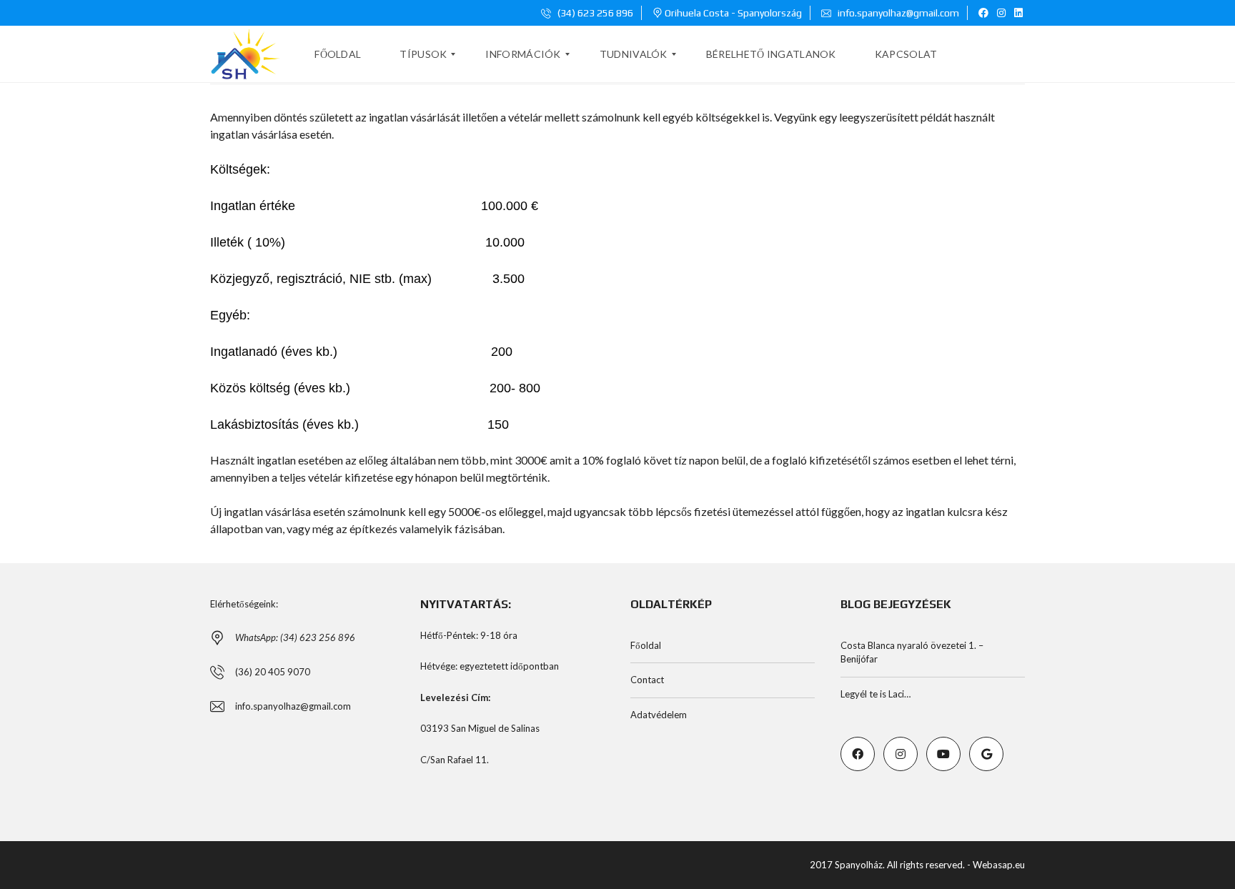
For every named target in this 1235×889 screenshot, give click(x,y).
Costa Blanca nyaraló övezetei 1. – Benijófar (911, 652)
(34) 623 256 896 (594, 13)
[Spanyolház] (245, 54)
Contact (647, 679)
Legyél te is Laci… (875, 694)
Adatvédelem (658, 714)
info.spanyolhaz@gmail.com (897, 13)
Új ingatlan (236, 511)
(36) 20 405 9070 (272, 671)
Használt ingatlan (253, 460)
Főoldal (645, 645)
